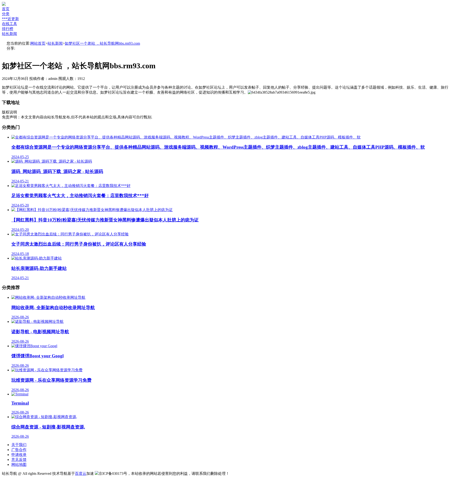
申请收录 (18, 455)
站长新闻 (9, 34)
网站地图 (18, 465)
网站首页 (37, 43)
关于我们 (18, 445)
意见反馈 (18, 460)
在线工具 (9, 24)
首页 (5, 9)
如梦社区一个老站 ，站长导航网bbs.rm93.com (102, 43)
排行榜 (7, 29)
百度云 (80, 473)
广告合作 (18, 450)
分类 (5, 14)
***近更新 (10, 19)
